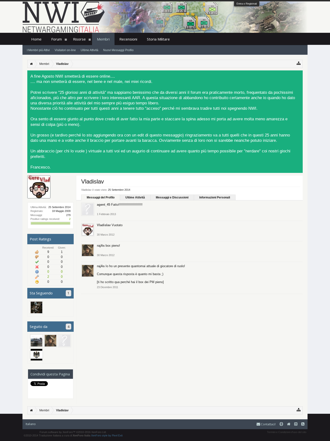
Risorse (79, 39)
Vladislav (104, 225)
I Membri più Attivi (38, 50)
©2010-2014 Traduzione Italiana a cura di (57, 435)
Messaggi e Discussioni (172, 197)
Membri (103, 39)
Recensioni (128, 39)
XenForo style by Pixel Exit (106, 435)
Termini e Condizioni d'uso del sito (286, 432)
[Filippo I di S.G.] (36, 307)
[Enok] (36, 354)
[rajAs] (50, 340)
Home (36, 39)
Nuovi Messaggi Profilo (118, 50)
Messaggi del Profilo (101, 197)
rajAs (101, 245)
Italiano (31, 424)
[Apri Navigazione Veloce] (299, 63)
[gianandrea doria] (36, 340)
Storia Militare (158, 39)
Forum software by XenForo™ (73, 432)
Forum (56, 39)
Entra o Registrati (247, 3)
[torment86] (64, 340)
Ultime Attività (135, 197)
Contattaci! (268, 424)
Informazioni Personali (214, 197)
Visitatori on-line (65, 50)
